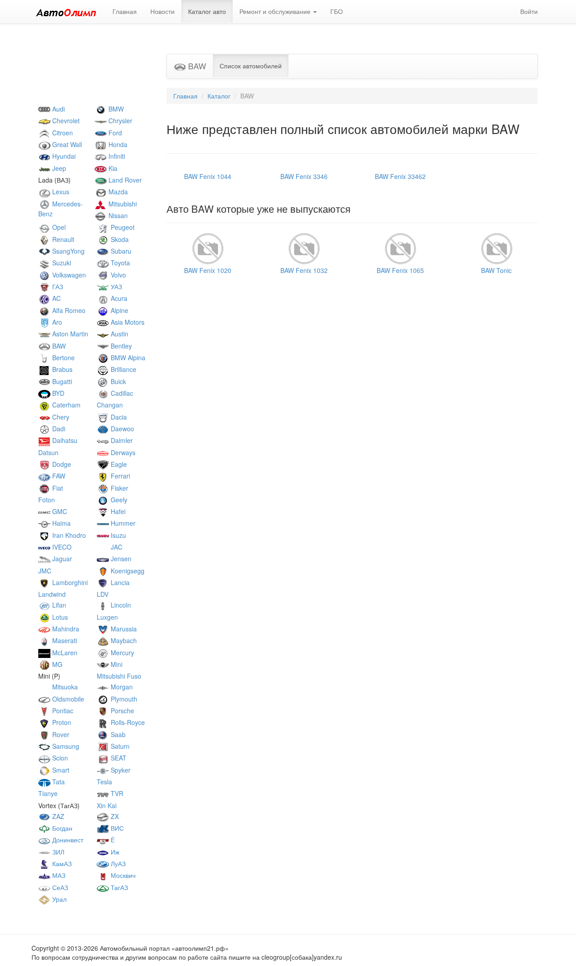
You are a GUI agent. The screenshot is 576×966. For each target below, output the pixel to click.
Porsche (121, 710)
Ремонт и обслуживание (275, 11)
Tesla (104, 781)
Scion (59, 757)
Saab (117, 734)
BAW (58, 345)
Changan (110, 404)
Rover (59, 734)
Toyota (119, 262)
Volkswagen (68, 274)
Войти (529, 11)
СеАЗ (59, 887)
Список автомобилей (251, 65)
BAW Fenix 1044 (207, 176)
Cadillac (121, 393)
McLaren (63, 652)
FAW (57, 475)
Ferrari (119, 475)
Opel (58, 227)
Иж (114, 851)
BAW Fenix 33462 (400, 176)
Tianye (48, 793)
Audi (57, 108)
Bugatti (61, 381)
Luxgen (107, 617)
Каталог (218, 95)
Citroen (61, 132)
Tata (57, 781)
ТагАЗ (118, 887)
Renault (62, 239)
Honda (117, 144)
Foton (46, 499)
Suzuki (60, 262)
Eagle (118, 464)
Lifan (58, 604)
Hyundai (63, 156)
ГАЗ (56, 286)
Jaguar (61, 558)
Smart (59, 769)
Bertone (62, 357)
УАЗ (115, 286)
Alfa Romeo (68, 310)
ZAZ (57, 816)
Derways (122, 452)
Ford (114, 132)
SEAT (117, 757)
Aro (56, 322)
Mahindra (64, 628)
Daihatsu (63, 440)
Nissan (117, 215)
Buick (117, 381)
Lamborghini (69, 582)
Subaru (120, 250)
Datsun (48, 452)
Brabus (61, 369)
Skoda (119, 239)
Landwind (52, 594)
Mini (115, 664)
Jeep (58, 168)
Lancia (119, 582)
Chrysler (119, 120)
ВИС (116, 827)
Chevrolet (65, 120)
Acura (118, 298)
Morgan (121, 686)
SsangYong (67, 250)
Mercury (121, 652)
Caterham (65, 404)
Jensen (120, 558)
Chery (59, 416)
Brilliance (122, 369)
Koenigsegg (126, 570)
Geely (118, 499)
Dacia (118, 416)
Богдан (61, 827)
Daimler (121, 440)
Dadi (57, 428)
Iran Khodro (68, 535)
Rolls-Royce (127, 722)
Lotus (59, 617)
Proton (60, 722)
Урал (58, 898)
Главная (124, 11)
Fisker (118, 487)
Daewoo (121, 428)
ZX (114, 816)
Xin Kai (107, 805)
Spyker (119, 769)
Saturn (119, 746)
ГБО (336, 11)
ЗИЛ (57, 851)
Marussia (123, 628)
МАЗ (57, 875)
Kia (112, 168)
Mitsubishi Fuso (119, 675)
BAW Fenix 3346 (304, 176)
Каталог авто (207, 11)
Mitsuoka (64, 686)
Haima (60, 523)
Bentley (120, 345)
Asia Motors (126, 322)
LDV (102, 594)
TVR (116, 793)
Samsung (64, 746)
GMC (58, 511)
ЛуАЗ (117, 863)
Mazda (117, 191)
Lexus (59, 191)
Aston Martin (69, 333)
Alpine (118, 310)
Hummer (122, 523)
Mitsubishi (122, 203)
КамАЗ (61, 863)
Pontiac (61, 710)
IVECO (61, 546)
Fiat (56, 487)
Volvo (117, 274)
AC (55, 298)
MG (56, 664)
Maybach (123, 640)
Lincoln (120, 604)
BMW (115, 108)
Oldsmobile (67, 698)
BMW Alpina (127, 357)
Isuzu (117, 535)
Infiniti (116, 156)
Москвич (122, 875)
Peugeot (122, 227)
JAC (115, 546)
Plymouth (123, 698)
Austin (118, 333)
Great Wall (66, 144)
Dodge (60, 464)
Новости (162, 11)
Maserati (63, 640)
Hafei (117, 511)
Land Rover (124, 179)
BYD (57, 393)
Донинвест (66, 839)
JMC (44, 570)
